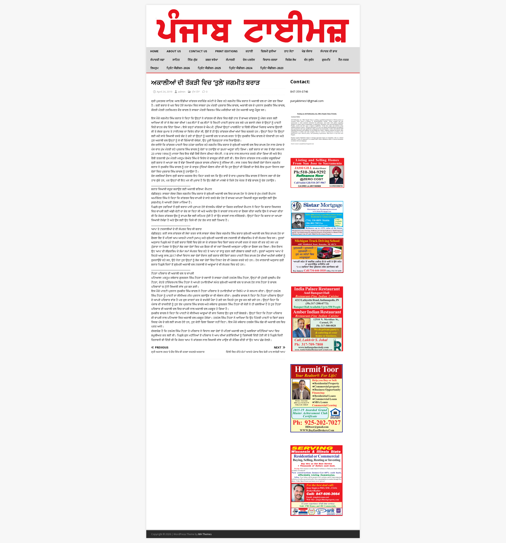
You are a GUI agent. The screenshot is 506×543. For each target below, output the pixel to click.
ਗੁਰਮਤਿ (326, 60)
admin (181, 91)
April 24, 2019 (164, 91)
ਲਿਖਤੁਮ (154, 68)
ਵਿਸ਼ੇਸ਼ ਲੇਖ (290, 60)
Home (154, 51)
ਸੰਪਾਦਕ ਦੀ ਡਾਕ (328, 51)
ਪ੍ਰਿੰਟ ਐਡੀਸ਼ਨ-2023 (271, 68)
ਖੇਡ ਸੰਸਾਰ (307, 51)
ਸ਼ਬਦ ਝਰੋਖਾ (212, 60)
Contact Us (198, 51)
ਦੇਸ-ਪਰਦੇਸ (249, 60)
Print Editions (226, 51)
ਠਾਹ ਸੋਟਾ (289, 51)
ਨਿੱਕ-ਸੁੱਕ (192, 60)
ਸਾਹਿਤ (176, 60)
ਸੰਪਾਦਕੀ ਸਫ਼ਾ (157, 60)
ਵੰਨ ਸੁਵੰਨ (309, 60)
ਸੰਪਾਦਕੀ (230, 60)
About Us (174, 51)
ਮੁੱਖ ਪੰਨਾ (196, 91)
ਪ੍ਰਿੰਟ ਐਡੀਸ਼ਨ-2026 (178, 68)
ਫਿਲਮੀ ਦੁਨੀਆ (268, 51)
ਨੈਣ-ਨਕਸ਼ (343, 60)
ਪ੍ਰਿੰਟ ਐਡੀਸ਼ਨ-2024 (240, 68)
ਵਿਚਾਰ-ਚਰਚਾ (270, 60)
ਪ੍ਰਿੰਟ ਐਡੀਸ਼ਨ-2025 (209, 68)
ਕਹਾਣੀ (249, 51)
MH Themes (204, 534)
